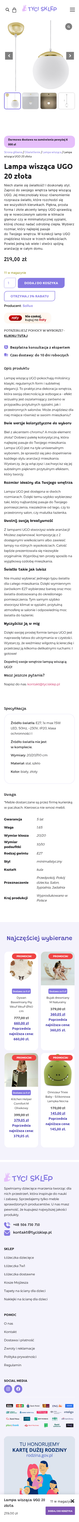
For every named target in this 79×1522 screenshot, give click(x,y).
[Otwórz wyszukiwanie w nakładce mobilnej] (7, 9)
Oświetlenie (32, 152)
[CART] (14, 10)
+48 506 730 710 (26, 1225)
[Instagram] (8, 1389)
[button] (70, 56)
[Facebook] (18, 1389)
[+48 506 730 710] (7, 1225)
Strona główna (13, 152)
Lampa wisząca (52, 152)
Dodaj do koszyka (41, 283)
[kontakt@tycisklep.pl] (7, 1233)
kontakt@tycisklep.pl (43, 684)
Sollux (28, 306)
